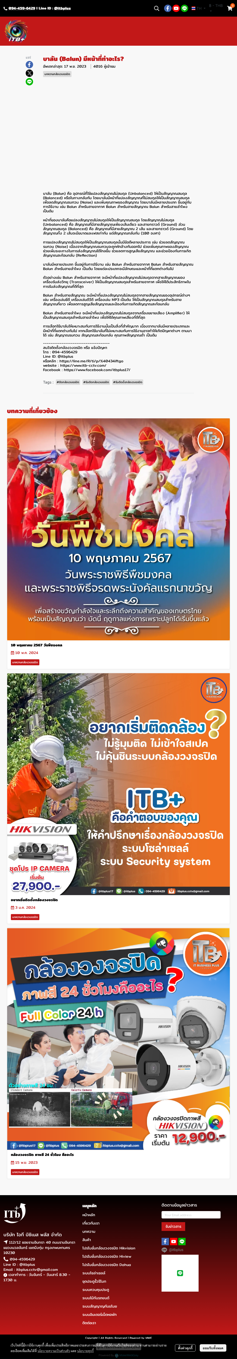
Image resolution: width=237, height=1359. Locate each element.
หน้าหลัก (88, 1215)
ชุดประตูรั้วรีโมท (94, 1281)
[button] (157, 8)
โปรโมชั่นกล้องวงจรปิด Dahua (106, 1265)
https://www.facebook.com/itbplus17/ (97, 370)
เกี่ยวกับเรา (91, 1223)
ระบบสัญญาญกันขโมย (99, 1306)
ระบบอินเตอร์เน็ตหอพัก (99, 1314)
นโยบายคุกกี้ (85, 1351)
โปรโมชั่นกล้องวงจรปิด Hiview (106, 1256)
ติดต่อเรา (89, 1323)
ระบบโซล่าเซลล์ (93, 1273)
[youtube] (176, 8)
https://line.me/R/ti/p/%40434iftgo (91, 361)
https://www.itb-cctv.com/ (83, 365)
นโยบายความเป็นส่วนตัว (53, 1351)
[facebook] (168, 8)
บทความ (88, 1231)
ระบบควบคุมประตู (95, 1290)
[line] (184, 8)
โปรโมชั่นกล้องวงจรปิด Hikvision (108, 1248)
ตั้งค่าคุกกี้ (185, 1348)
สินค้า (86, 1240)
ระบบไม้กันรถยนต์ (95, 1298)
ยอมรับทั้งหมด (213, 1348)
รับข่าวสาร (173, 1226)
